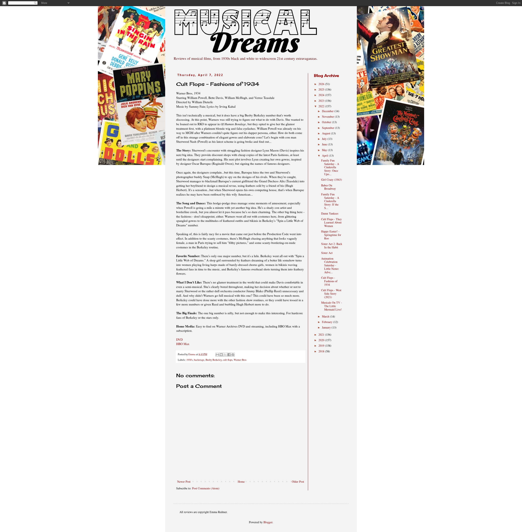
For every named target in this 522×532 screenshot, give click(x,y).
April (325, 155)
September (328, 128)
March (326, 316)
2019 (322, 345)
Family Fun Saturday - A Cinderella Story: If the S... (330, 201)
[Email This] (217, 355)
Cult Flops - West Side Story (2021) (331, 293)
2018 (322, 351)
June (325, 144)
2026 (322, 84)
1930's (189, 360)
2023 (322, 101)
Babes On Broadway (328, 187)
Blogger (267, 522)
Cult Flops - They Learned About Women (331, 222)
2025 (322, 89)
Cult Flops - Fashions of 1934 (329, 281)
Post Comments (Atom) (205, 488)
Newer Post (183, 481)
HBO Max (182, 344)
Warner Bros (240, 360)
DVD (179, 339)
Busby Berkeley (214, 360)
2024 (322, 95)
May (325, 150)
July (324, 139)
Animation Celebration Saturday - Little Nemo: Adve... (330, 265)
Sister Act (327, 253)
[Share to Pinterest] (233, 355)
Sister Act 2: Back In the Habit (331, 245)
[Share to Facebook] (229, 355)
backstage (199, 360)
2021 (322, 334)
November (328, 116)
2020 (322, 340)
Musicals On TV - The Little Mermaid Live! (331, 306)
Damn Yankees (329, 213)
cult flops (227, 360)
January (327, 327)
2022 (322, 106)
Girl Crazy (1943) (331, 179)
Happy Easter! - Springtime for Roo (331, 234)
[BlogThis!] (221, 355)
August (326, 133)
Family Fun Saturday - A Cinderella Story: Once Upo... (330, 167)
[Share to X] (225, 355)
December (328, 111)
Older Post (298, 481)
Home (241, 481)
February (327, 322)
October (327, 122)
